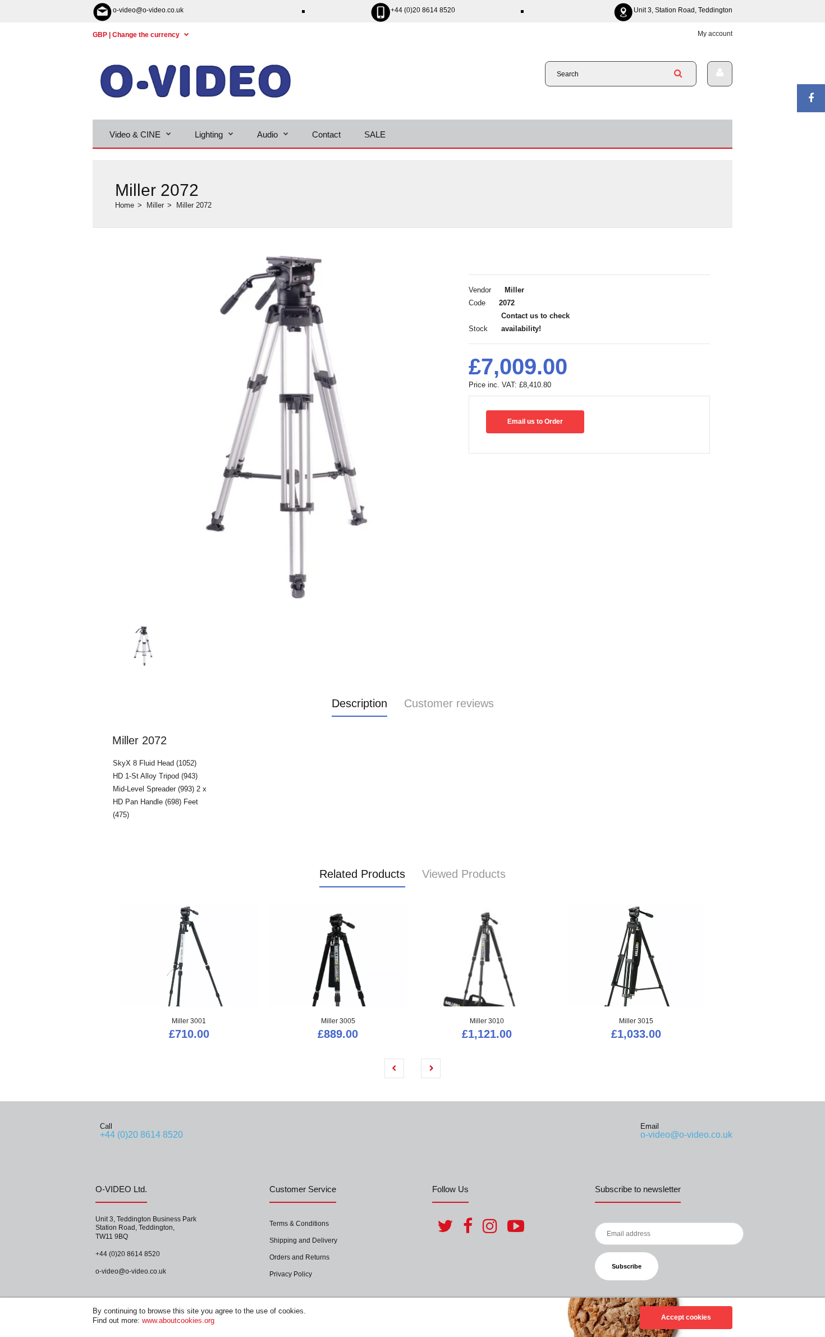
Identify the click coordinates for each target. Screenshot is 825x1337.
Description (359, 703)
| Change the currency (137, 35)
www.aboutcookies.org (178, 1320)
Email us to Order (535, 421)
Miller (155, 205)
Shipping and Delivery (303, 1240)
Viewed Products (464, 874)
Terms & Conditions (299, 1224)
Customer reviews (449, 703)
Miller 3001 (189, 1021)
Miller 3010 (487, 1021)
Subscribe (626, 1266)
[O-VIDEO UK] (196, 97)
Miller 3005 (338, 1021)
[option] (286, 427)
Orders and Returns (299, 1257)
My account (715, 34)
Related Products (362, 874)
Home (124, 205)
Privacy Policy (290, 1274)
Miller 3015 (636, 1021)
